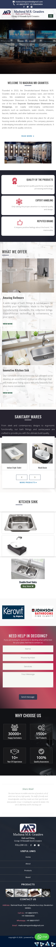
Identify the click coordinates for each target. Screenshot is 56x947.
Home (28, 857)
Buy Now (27, 586)
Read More (27, 136)
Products (28, 870)
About (28, 863)
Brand (28, 877)
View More (8, 324)
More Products (27, 482)
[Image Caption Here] (10, 892)
